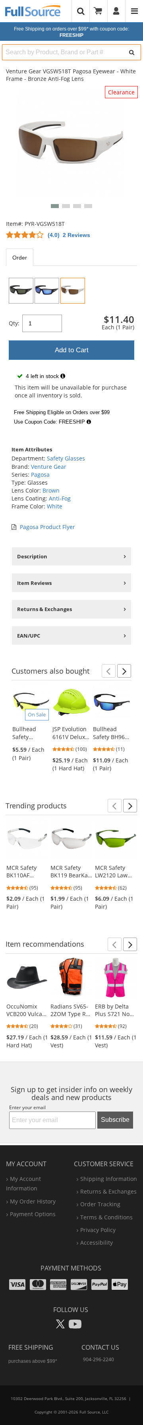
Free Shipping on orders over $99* (71, 32)
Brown (51, 490)
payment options (33, 1214)
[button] (54, 206)
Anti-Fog (60, 498)
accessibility (96, 1242)
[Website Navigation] (134, 11)
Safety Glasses (66, 458)
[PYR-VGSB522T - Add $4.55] (21, 291)
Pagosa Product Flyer (47, 527)
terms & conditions (106, 1217)
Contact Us (100, 1347)
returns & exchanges (108, 1191)
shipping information (108, 1178)
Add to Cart (72, 350)
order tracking (100, 1204)
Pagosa (40, 474)
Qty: (14, 323)
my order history (33, 1201)
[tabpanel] (71, 351)
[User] (116, 11)
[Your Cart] (100, 11)
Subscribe (115, 1119)
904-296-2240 (98, 1359)
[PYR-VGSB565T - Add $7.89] (47, 291)
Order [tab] (19, 257)
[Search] (132, 52)
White (54, 506)
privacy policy (98, 1230)
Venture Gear (48, 466)
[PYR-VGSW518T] (72, 291)
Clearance (121, 92)
